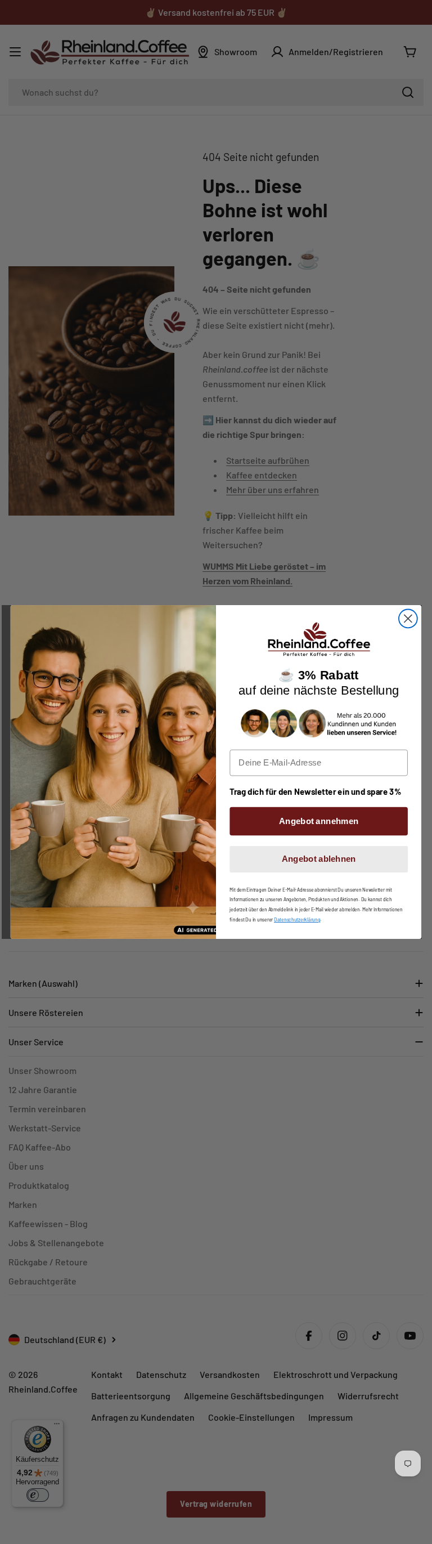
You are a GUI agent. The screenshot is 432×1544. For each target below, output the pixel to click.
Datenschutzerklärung (297, 919)
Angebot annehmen (318, 820)
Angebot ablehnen (319, 858)
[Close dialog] (408, 619)
